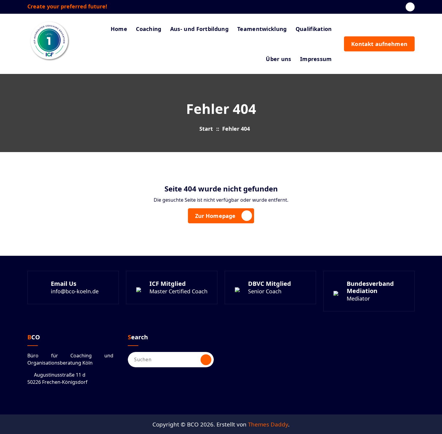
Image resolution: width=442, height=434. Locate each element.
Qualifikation (314, 28)
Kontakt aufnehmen (379, 43)
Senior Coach (264, 291)
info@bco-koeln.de (75, 291)
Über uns (278, 59)
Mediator (358, 298)
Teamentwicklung (262, 28)
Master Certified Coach (178, 291)
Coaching (148, 28)
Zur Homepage (215, 215)
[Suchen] (206, 359)
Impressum (316, 59)
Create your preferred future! (67, 6)
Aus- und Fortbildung (199, 28)
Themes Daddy (268, 424)
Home (119, 28)
